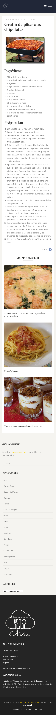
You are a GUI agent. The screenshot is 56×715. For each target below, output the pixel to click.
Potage (6, 545)
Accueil (16, 709)
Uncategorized (9, 556)
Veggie (6, 568)
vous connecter (19, 452)
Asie (5, 480)
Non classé (8, 539)
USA (5, 562)
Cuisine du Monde (11, 492)
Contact (38, 709)
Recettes (27, 709)
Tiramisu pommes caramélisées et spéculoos (23, 425)
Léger (6, 527)
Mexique (7, 533)
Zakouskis (8, 574)
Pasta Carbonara (11, 371)
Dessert (7, 498)
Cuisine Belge (9, 486)
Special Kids (8, 550)
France (6, 504)
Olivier (32, 19)
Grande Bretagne (10, 509)
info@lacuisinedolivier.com (19, 668)
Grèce (6, 515)
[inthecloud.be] (27, 705)
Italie (5, 521)
